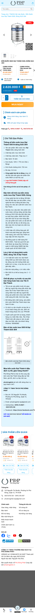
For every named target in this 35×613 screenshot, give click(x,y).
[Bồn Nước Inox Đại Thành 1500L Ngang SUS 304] (8, 441)
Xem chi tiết (9, 465)
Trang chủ (4, 14)
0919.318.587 (19, 496)
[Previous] (4, 35)
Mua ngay (17, 104)
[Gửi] (31, 9)
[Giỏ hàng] (33, 3)
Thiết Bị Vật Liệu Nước (17, 14)
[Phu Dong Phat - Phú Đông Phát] (17, 3)
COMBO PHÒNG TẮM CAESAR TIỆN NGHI (13, 68)
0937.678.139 (28, 129)
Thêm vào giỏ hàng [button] (8, 471)
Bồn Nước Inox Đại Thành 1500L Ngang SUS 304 (8, 453)
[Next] (30, 35)
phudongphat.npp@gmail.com (14, 499)
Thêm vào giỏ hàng (22, 99)
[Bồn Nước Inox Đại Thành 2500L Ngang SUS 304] (23, 441)
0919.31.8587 (15, 129)
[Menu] (2, 3)
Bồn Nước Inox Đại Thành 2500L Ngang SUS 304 (23, 453)
